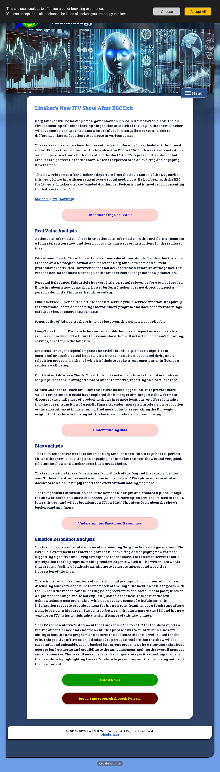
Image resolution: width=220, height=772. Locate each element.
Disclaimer (110, 734)
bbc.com (42, 198)
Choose (167, 11)
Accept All (198, 11)
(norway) (66, 198)
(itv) (53, 198)
